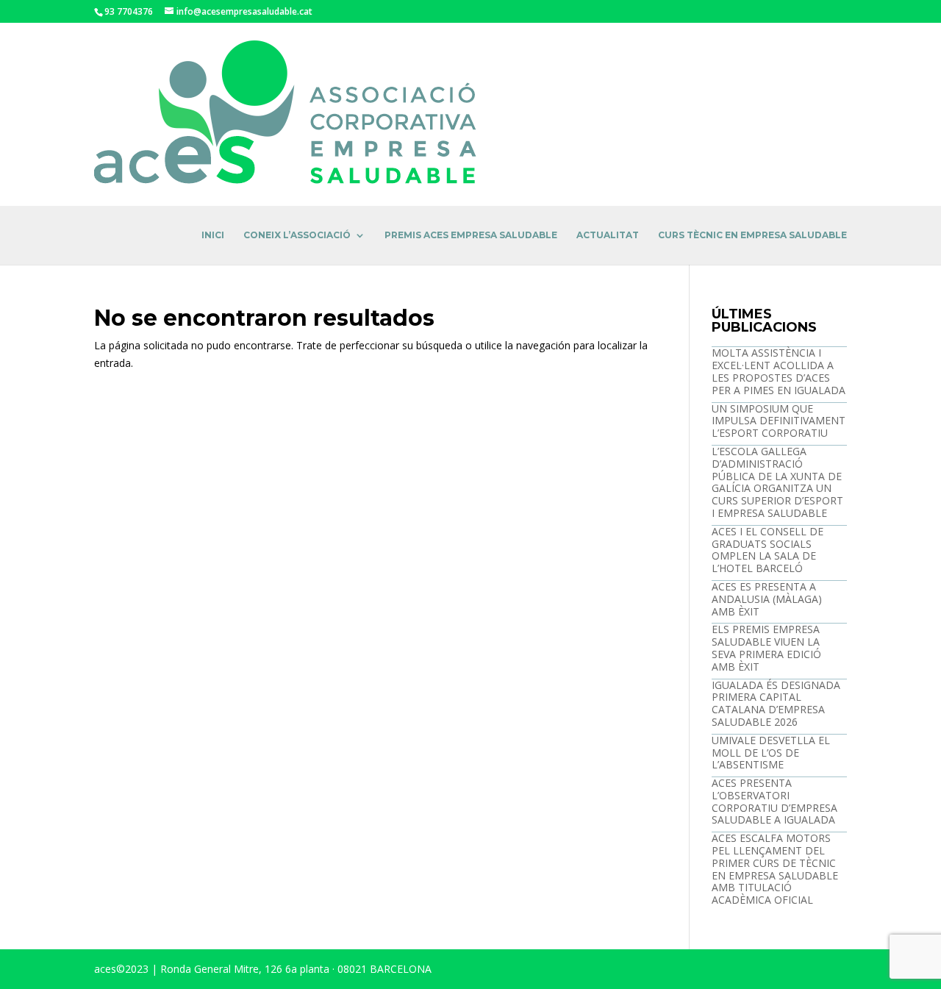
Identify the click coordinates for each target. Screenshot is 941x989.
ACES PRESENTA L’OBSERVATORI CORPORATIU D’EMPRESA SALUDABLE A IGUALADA (774, 801)
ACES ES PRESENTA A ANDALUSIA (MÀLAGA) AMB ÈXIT (767, 598)
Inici (212, 235)
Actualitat (607, 235)
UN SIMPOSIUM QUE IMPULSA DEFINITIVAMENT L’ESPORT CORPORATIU (778, 420)
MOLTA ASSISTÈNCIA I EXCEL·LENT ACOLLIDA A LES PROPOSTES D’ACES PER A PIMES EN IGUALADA (778, 371)
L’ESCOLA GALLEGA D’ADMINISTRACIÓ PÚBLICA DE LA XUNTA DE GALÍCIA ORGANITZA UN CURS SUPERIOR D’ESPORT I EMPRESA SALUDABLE (777, 482)
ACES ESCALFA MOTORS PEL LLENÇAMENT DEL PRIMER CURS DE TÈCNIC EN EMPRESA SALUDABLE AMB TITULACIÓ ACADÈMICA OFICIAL (775, 869)
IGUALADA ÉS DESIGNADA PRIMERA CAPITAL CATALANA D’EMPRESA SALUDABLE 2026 (776, 703)
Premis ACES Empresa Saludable (470, 235)
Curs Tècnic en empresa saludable (752, 235)
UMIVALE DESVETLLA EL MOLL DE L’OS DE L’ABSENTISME (771, 752)
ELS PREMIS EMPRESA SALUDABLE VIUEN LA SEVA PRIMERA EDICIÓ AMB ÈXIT (766, 647)
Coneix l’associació (297, 235)
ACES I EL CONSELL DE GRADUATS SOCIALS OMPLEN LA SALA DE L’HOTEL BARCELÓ (767, 549)
